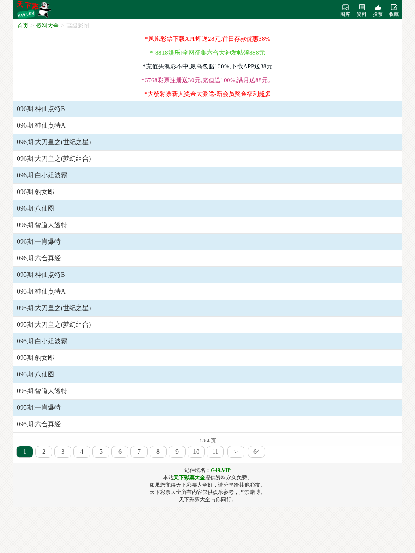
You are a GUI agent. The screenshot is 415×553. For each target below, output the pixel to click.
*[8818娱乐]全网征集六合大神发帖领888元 (207, 52)
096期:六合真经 (39, 258)
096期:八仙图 (35, 208)
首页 (22, 26)
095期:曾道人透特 (42, 390)
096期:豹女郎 (35, 191)
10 (196, 451)
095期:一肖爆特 (39, 407)
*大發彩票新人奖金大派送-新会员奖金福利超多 (207, 94)
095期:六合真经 (39, 424)
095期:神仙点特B (41, 274)
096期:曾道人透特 (42, 224)
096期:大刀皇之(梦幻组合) (54, 158)
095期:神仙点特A (41, 291)
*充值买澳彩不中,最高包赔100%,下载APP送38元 (208, 66)
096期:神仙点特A (41, 125)
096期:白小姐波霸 (42, 175)
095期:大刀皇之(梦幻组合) (54, 324)
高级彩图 (77, 26)
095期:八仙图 (35, 374)
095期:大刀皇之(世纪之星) (54, 307)
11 (215, 451)
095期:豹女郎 (35, 357)
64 (256, 451)
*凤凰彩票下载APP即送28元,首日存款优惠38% (207, 39)
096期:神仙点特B (41, 108)
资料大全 (47, 26)
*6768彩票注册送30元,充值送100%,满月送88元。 (207, 80)
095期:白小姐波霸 (42, 341)
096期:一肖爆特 (39, 241)
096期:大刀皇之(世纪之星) (54, 141)
